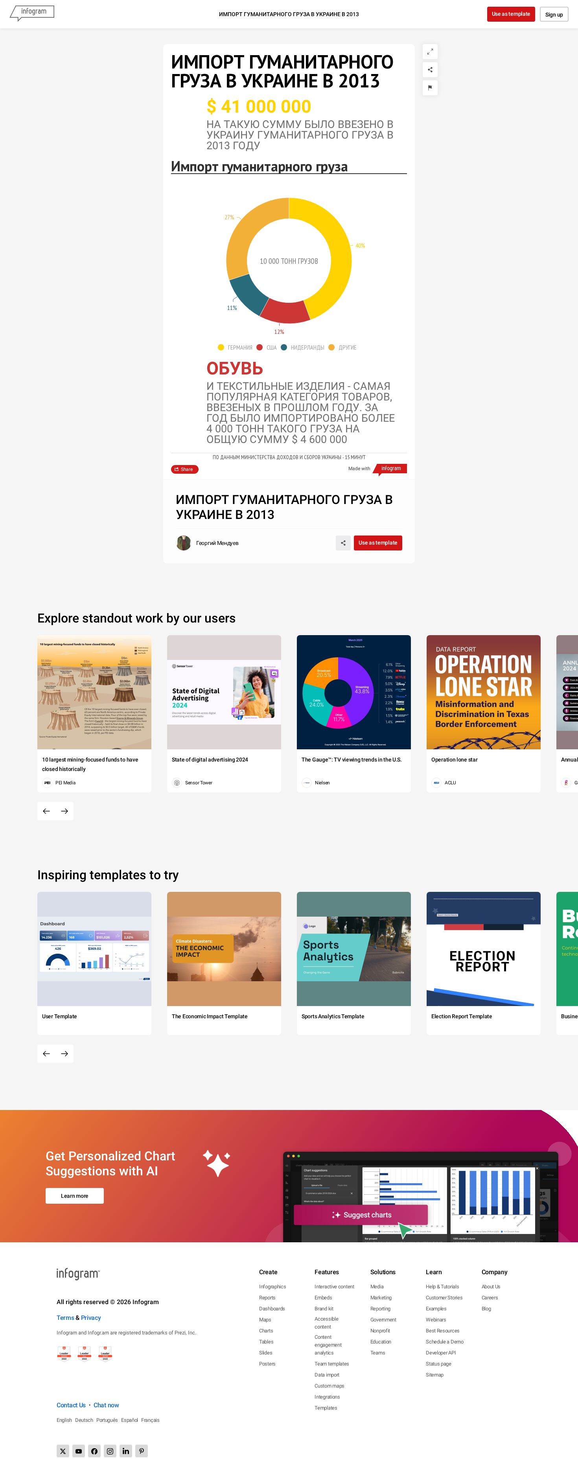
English (64, 1420)
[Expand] (430, 51)
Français (150, 1420)
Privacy (91, 1317)
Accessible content (326, 1323)
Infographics (272, 1287)
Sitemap (435, 1375)
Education (380, 1342)
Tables (266, 1342)
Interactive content (334, 1287)
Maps (265, 1320)
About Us (491, 1287)
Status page (438, 1364)
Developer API (441, 1353)
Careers (490, 1298)
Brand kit (324, 1309)
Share (187, 469)
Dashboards (272, 1309)
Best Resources (443, 1331)
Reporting (380, 1309)
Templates (326, 1408)
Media (377, 1287)
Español (129, 1420)
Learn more (74, 1196)
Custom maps (329, 1386)
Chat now (106, 1405)
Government (383, 1320)
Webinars (436, 1320)
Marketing (381, 1298)
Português (107, 1420)
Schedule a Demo (445, 1342)
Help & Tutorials (442, 1287)
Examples (436, 1309)
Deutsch (84, 1420)
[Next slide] (64, 811)
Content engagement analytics (328, 1345)
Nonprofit (380, 1331)
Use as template (511, 14)
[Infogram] (31, 14)
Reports (267, 1298)
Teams (377, 1353)
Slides (265, 1353)
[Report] (430, 87)
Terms (65, 1317)
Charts (266, 1331)
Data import (327, 1375)
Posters (267, 1364)
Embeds (323, 1298)
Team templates (332, 1364)
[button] (237, 347)
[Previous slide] (46, 811)
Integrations (327, 1397)
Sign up (554, 14)
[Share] (430, 69)
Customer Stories (444, 1298)
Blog (486, 1309)
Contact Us (71, 1405)
